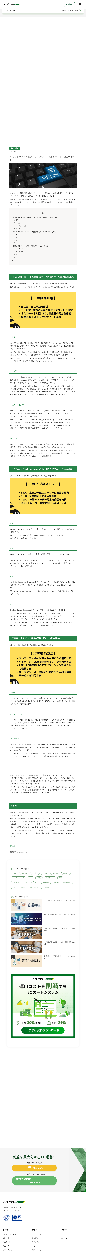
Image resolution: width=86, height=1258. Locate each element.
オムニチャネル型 (20, 226)
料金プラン (7, 1242)
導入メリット (7, 1246)
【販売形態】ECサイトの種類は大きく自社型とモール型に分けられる (34, 217)
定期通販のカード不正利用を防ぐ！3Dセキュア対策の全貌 (59, 957)
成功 (28, 882)
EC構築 (16, 148)
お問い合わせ (36, 1250)
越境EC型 (17, 229)
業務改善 (55, 873)
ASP (15, 257)
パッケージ (17, 254)
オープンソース (19, 251)
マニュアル (36, 1242)
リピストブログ (11, 10)
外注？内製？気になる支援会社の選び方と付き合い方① (59, 900)
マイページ (34, 887)
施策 (39, 878)
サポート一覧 (36, 1234)
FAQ (33, 1246)
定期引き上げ (50, 878)
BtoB (15, 237)
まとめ (14, 260)
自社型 (16, 220)
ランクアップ (17, 882)
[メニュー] (79, 4)
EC (61, 878)
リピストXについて (9, 1234)
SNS (31, 878)
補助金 (57, 882)
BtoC (15, 234)
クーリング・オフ (18, 878)
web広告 (35, 873)
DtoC (15, 243)
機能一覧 (6, 1238)
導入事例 (35, 1238)
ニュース (64, 1238)
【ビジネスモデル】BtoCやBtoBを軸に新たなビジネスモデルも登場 (34, 232)
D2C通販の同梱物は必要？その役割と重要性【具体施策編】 (59, 943)
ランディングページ (19, 887)
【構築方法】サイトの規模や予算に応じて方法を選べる (30, 246)
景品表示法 (67, 882)
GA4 (36, 882)
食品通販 (46, 887)
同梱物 (45, 873)
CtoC (15, 240)
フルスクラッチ (19, 249)
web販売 (66, 873)
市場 (14, 873)
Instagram (46, 882)
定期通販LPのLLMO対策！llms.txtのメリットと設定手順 (59, 914)
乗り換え (24, 873)
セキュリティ (7, 1250)
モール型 (17, 223)
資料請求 (69, 4)
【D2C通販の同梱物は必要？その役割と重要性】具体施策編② (59, 929)
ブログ (63, 1234)
